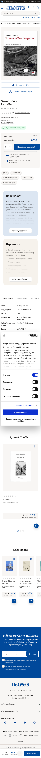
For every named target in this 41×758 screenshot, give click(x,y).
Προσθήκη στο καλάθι (26, 147)
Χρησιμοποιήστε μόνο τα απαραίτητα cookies (21, 420)
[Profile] (33, 8)
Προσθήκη (31, 753)
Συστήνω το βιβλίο (22, 85)
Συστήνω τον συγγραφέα (23, 91)
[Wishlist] (28, 8)
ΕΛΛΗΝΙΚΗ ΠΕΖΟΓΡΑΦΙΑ (28, 23)
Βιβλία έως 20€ (27, 178)
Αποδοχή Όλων (20, 412)
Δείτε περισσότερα (20, 230)
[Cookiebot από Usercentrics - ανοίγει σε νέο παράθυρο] (28, 335)
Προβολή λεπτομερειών (24, 405)
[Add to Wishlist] (20, 753)
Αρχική (3, 23)
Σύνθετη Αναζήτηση (31, 17)
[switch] (35, 382)
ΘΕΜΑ (9, 23)
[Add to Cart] (36, 526)
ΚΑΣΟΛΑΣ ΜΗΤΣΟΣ (9, 108)
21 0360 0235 (35, 2)
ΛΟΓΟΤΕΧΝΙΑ (16, 23)
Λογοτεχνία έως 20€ (9, 183)
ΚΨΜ (8, 120)
